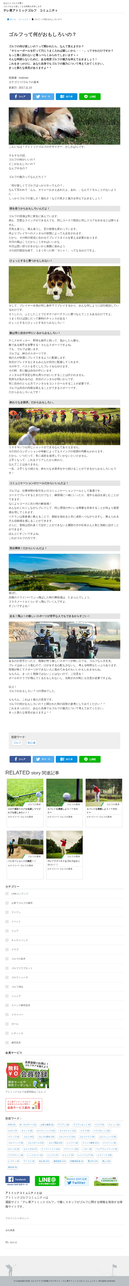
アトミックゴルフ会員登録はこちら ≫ (25, 1091)
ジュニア (16, 996)
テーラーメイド (50, 1149)
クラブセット (102, 1131)
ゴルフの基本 (31, 82)
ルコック (68, 1155)
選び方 (93, 1161)
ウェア (14, 930)
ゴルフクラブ (87, 1137)
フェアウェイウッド (106, 1149)
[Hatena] (66, 97)
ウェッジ (113, 1125)
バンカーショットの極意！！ (22, 861)
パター (87, 1149)
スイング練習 (90, 1143)
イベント (16, 921)
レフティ (13, 1161)
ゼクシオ (13, 1149)
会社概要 (10, 1230)
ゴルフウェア (67, 1137)
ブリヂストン (15, 1155)
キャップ (27, 1131)
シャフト (72, 1143)
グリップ (13, 1137)
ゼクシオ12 (30, 1149)
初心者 (32, 742)
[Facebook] (20, 97)
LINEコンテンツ (19, 893)
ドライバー (17, 1014)
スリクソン (109, 1143)
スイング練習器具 (20, 1005)
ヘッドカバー (35, 1155)
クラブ (14, 949)
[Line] (89, 97)
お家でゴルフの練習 (22, 903)
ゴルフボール (36, 1143)
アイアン (16, 912)
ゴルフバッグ (15, 1143)
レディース (18, 1033)
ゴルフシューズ (19, 977)
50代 (11, 1125)
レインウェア (85, 1155)
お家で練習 (47, 1125)
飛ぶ (106, 1161)
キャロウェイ (68, 1131)
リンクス (52, 1155)
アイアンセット (82, 1125)
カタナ (12, 1131)
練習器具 (16, 1042)
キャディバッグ (19, 940)
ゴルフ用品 (17, 986)
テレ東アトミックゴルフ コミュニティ (30, 10)
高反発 (12, 1167)
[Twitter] (43, 97)
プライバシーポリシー (17, 1218)
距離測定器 (76, 1161)
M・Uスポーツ (28, 1125)
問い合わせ (11, 1242)
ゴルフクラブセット (22, 968)
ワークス (29, 1161)
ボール (14, 1024)
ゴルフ (17, 742)
